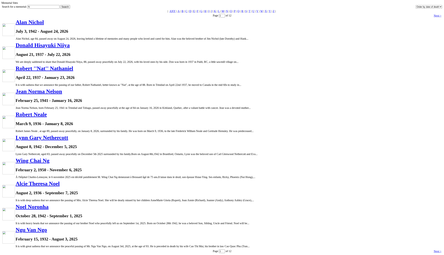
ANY (172, 11)
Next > (437, 15)
